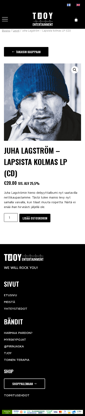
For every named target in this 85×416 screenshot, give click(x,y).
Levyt (16, 30)
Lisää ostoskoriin (35, 218)
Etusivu (6, 30)
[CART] (76, 19)
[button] (26, 52)
